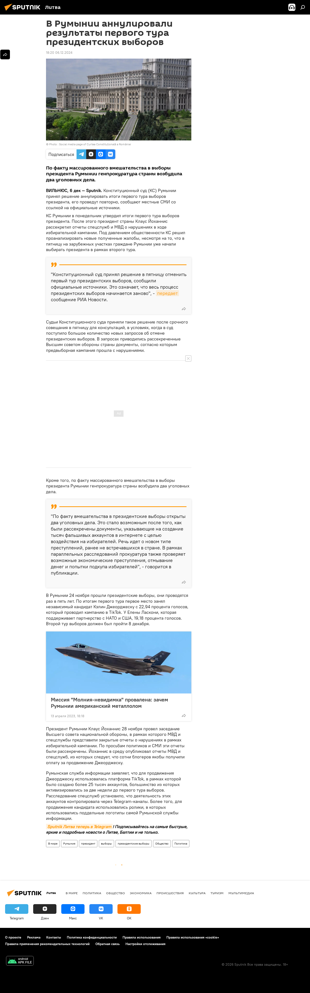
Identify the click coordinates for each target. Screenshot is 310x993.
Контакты (53, 937)
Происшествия (170, 893)
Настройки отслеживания (145, 944)
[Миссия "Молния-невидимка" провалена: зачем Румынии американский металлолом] (118, 662)
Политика (180, 843)
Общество (162, 843)
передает (167, 293)
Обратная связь (107, 944)
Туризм (217, 893)
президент (88, 843)
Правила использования (142, 937)
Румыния (69, 843)
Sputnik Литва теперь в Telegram (79, 826)
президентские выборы (133, 843)
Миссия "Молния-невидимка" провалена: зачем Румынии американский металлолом (109, 702)
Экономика (141, 893)
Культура (197, 893)
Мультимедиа (241, 893)
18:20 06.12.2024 (59, 52)
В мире (52, 843)
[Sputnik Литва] (23, 11)
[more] (184, 309)
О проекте (13, 937)
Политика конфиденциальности (92, 937)
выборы (106, 843)
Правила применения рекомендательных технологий (47, 944)
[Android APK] (19, 961)
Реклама (33, 937)
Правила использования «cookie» (192, 937)
